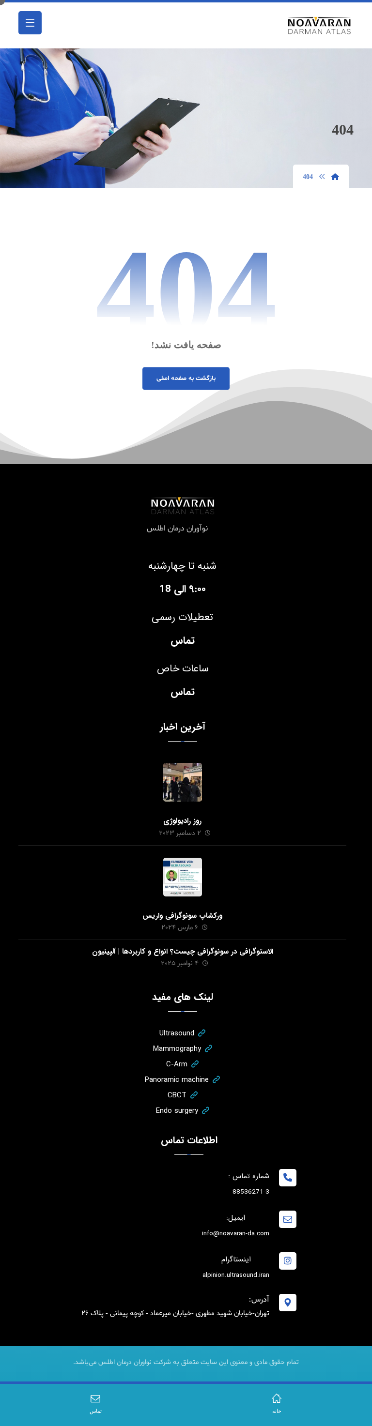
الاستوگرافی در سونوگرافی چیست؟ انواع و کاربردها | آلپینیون (182, 951)
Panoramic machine (177, 1080)
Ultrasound (176, 1033)
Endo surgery (177, 1111)
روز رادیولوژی (182, 821)
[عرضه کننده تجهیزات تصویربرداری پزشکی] (320, 25)
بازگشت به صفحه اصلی (186, 378)
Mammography (177, 1049)
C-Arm (176, 1064)
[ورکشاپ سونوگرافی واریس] (182, 877)
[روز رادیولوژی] (182, 782)
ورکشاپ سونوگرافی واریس (182, 916)
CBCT (177, 1095)
